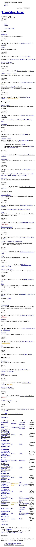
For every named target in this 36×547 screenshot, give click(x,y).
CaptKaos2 (11, 371)
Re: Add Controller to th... (27, 252)
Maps (2, 212)
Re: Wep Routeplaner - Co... (27, 155)
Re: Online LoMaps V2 (27, 222)
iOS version (4, 124)
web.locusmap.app (24, 140)
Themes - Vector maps (6, 227)
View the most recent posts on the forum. (11, 532)
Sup (29, 56)
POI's (2, 256)
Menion (4, 316)
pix (12, 498)
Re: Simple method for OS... (27, 315)
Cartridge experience (6, 400)
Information (4, 34)
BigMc (4, 156)
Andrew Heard (6, 343)
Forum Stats (4, 524)
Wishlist (3, 47)
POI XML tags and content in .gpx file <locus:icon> (5, 519)
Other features (4, 159)
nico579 (3, 295)
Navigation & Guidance (13, 174)
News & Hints (4, 361)
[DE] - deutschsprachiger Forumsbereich (11, 87)
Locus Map (10, 119)
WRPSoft (3, 206)
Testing (3, 121)
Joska (2, 253)
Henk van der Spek (13, 98)
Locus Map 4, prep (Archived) (18, 175)
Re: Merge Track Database (27, 396)
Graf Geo (4, 117)
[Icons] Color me (27, 279)
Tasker (9, 298)
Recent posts (4, 417)
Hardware (3, 319)
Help (5, 543)
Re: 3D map (23, 56)
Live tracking (23, 174)
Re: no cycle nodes (22, 71)
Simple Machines (19, 545)
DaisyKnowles (15, 427)
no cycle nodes (5, 508)
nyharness (31, 71)
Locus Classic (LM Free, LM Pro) (23, 119)
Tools (2, 284)
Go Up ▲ (20, 543)
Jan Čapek (5, 224)
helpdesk (23, 144)
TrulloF (4, 238)
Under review (11, 59)
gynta (30, 354)
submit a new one (13, 147)
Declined (24, 59)
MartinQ (3, 171)
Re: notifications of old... (25, 43)
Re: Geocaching (24, 134)
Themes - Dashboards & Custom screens (11, 241)
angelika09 (3, 45)
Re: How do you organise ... (27, 341)
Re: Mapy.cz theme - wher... (27, 237)
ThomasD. (7, 330)
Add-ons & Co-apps (6, 195)
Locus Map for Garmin (23, 209)
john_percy (10, 384)
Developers (4, 178)
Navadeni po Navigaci (27, 82)
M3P (6, 410)
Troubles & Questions (6, 62)
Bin (2, 346)
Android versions (5, 105)
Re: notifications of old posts (5, 460)
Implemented (18, 59)
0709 (2, 281)
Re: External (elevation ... (26, 205)
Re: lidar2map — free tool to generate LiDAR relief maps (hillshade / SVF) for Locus (5, 434)
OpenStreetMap (5, 305)
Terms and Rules (12, 543)
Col (12, 444)
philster (9, 266)
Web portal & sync (6, 138)
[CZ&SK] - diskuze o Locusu (8, 73)
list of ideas (31, 146)
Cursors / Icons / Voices (7, 269)
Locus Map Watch (12, 209)
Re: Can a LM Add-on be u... (27, 187)
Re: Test (25, 354)
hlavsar (2, 84)
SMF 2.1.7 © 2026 (9, 545)
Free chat (3, 332)
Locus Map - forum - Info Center (12, 414)
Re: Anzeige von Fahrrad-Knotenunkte (5, 484)
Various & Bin (31, 59)
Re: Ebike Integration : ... (26, 169)
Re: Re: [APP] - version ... (28, 115)
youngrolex (4, 136)
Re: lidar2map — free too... (26, 294)
